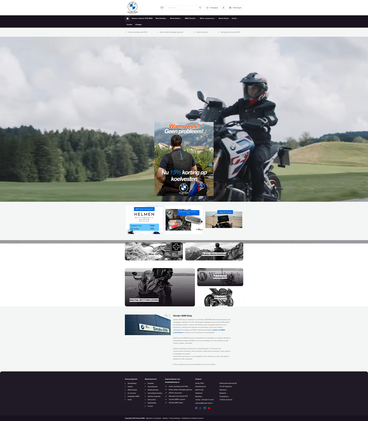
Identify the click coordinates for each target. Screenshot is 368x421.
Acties (234, 18)
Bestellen (151, 383)
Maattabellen (152, 403)
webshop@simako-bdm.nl (203, 403)
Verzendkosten (153, 386)
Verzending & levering (155, 393)
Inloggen (138, 24)
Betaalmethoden (153, 390)
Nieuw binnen (224, 18)
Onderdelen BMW (133, 396)
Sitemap (165, 418)
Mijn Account (223, 7)
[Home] (127, 18)
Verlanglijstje (214, 8)
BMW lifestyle (190, 18)
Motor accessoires (207, 18)
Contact (129, 24)
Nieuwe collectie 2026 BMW (142, 18)
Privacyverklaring (174, 418)
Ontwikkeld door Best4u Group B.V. (192, 418)
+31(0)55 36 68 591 (225, 400)
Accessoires (132, 393)
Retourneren (152, 400)
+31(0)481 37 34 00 (207, 400)
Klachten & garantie (154, 396)
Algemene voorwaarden (153, 418)
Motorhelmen (175, 18)
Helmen (130, 386)
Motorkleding (161, 18)
